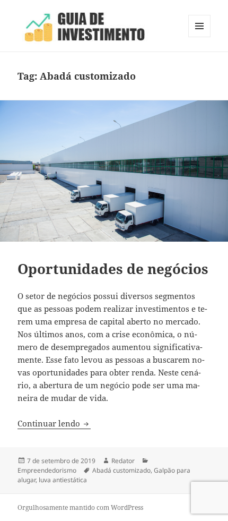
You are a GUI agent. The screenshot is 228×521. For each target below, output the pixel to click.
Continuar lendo (54, 423)
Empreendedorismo (46, 470)
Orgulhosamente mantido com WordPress (80, 507)
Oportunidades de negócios (112, 268)
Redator (123, 460)
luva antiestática (63, 479)
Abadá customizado (121, 470)
